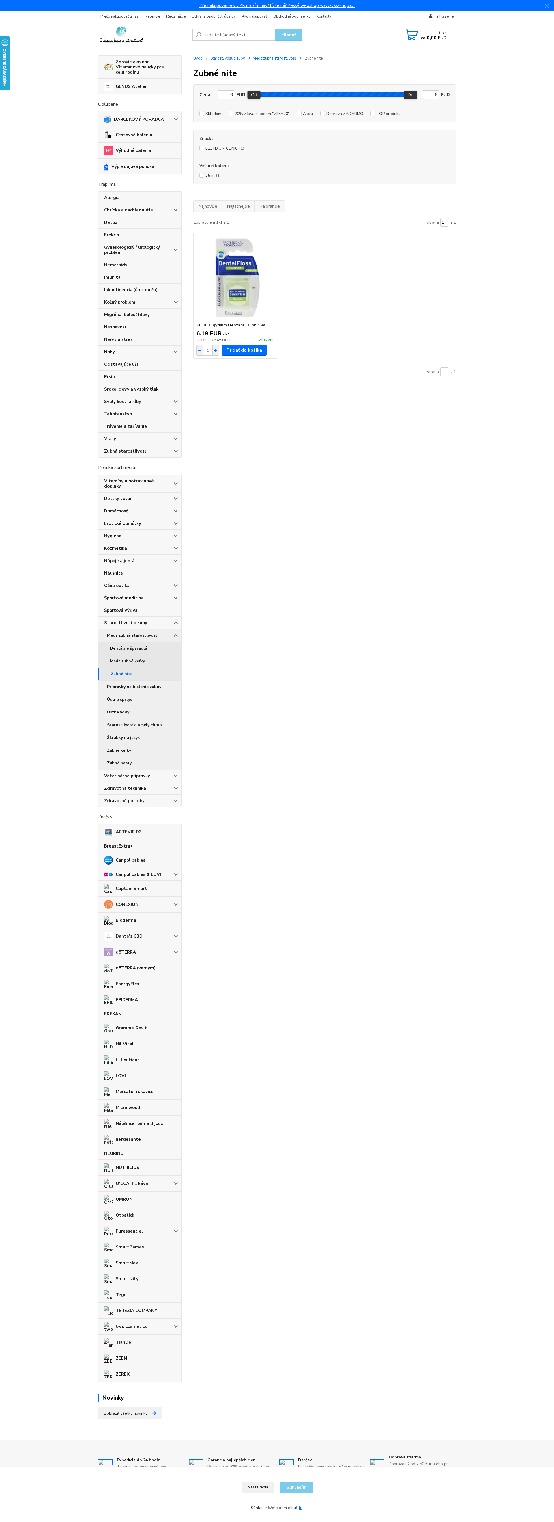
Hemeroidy (115, 265)
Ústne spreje (119, 699)
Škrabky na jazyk (123, 737)
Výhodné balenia (133, 150)
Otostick (125, 1215)
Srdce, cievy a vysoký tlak (131, 389)
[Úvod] (143, 35)
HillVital (125, 1044)
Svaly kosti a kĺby (122, 401)
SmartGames (130, 1247)
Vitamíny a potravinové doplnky (129, 483)
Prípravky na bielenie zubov (134, 687)
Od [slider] (254, 95)
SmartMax (127, 1263)
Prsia (109, 377)
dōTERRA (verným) (136, 968)
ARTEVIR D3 (129, 832)
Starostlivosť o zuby (125, 623)
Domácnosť (116, 511)
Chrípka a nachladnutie (128, 210)
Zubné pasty (119, 763)
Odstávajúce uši (121, 364)
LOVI (121, 1076)
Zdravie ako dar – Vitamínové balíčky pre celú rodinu (140, 67)
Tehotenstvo (118, 414)
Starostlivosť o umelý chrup (134, 725)
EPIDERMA (127, 1000)
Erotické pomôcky (122, 523)
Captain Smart (131, 888)
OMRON (124, 1199)
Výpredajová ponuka (132, 166)
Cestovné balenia (134, 135)
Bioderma (126, 920)
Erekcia (111, 235)
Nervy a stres (118, 339)
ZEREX (123, 1374)
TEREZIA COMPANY (136, 1310)
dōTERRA (126, 952)
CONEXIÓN (127, 904)
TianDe (123, 1342)
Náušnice (113, 573)
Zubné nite (121, 674)
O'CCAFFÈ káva (132, 1183)
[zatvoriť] (546, 6)
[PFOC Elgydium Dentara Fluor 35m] (235, 277)
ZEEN (121, 1358)
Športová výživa (121, 610)
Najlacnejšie (238, 206)
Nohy (109, 352)
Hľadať (288, 35)
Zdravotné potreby (124, 801)
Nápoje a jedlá (119, 561)
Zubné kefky (119, 750)
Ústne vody (118, 712)
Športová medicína (124, 598)
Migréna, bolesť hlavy (127, 314)
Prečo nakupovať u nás (119, 16)
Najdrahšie (269, 206)
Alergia (112, 197)
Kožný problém (119, 302)
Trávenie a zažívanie (125, 426)
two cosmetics (131, 1326)
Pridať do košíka (244, 350)
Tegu (121, 1295)
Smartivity (127, 1279)
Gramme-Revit (131, 1028)
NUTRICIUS (127, 1167)
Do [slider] (410, 95)
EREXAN (112, 1014)
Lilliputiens (128, 1060)
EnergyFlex (127, 984)
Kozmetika (115, 548)
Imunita (112, 277)
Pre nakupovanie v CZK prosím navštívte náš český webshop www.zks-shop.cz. (277, 5)
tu (300, 1507)
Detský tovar (118, 498)
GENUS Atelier (131, 86)
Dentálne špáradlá (128, 648)
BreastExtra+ (118, 846)
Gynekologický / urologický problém (132, 249)
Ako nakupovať (254, 16)
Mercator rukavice (135, 1091)
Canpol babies (130, 860)
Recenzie (152, 16)
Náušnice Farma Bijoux (139, 1123)
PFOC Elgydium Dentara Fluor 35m (230, 325)
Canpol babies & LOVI (138, 874)
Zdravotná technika (125, 788)
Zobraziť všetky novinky (125, 1413)
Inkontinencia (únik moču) (131, 290)
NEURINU (113, 1153)
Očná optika (117, 585)
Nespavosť (115, 327)
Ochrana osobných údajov (214, 16)
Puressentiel (129, 1231)
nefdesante (128, 1139)
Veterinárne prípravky (127, 776)
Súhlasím (296, 1487)
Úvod (198, 58)
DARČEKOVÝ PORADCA (139, 119)
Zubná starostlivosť (125, 451)
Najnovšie (207, 206)
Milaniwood (128, 1107)
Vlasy (110, 439)
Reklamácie (176, 16)
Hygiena (112, 536)
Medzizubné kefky (127, 661)
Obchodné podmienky (291, 16)
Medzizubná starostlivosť (132, 635)
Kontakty (324, 16)
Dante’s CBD (129, 936)
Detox (110, 222)
